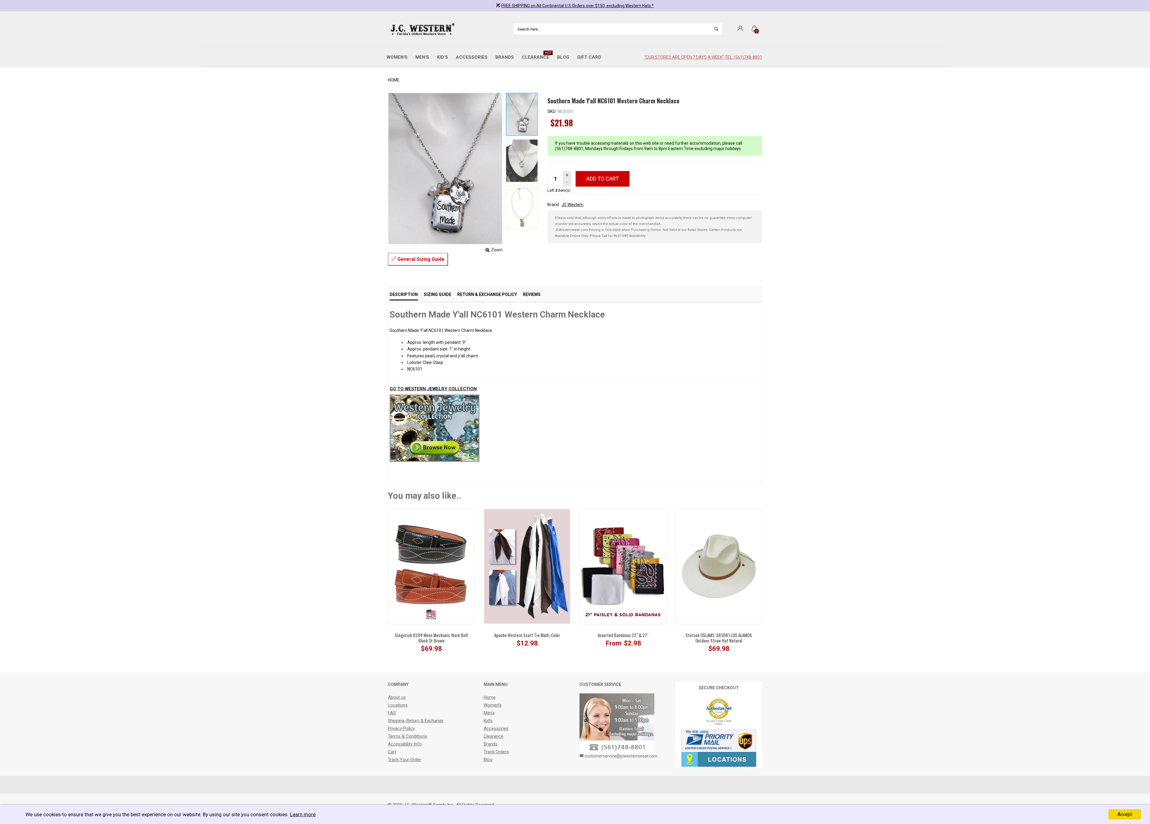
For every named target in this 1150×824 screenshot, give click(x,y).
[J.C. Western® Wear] (421, 29)
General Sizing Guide (420, 259)
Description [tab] (404, 294)
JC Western (572, 204)
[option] (522, 114)
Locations (398, 705)
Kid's (442, 57)
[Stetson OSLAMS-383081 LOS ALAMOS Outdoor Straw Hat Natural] (718, 566)
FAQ (392, 713)
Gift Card (589, 57)
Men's (422, 57)
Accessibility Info (405, 744)
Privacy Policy (401, 728)
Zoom (497, 249)
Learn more (303, 814)
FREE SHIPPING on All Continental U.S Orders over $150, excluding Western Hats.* (577, 5)
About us (397, 697)
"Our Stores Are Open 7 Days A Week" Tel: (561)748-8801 (703, 57)
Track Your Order (404, 759)
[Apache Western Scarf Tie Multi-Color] (527, 566)
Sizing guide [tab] (437, 294)
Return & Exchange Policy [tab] (487, 294)
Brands (504, 57)
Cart (392, 752)
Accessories (472, 57)
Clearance (536, 55)
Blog (563, 57)
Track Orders (496, 752)
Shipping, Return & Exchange (416, 720)
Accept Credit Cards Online (719, 722)
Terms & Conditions (407, 736)
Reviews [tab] (532, 294)
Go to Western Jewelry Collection (433, 388)
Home (394, 80)
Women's (397, 57)
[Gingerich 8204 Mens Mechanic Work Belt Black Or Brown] (431, 566)
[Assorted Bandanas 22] (622, 566)
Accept (1124, 814)
